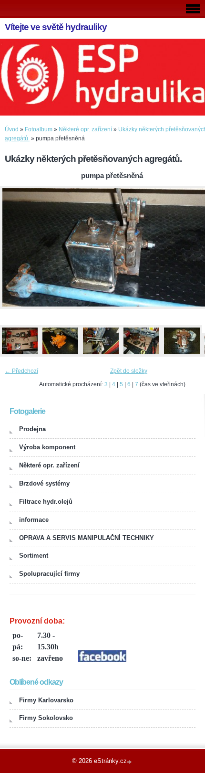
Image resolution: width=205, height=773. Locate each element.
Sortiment (33, 555)
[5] (181, 354)
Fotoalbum (38, 129)
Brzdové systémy (44, 483)
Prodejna (32, 429)
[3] (100, 354)
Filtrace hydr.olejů (45, 501)
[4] (141, 354)
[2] (60, 354)
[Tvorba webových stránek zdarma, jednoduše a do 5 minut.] (130, 762)
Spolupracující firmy (49, 573)
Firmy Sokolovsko (46, 717)
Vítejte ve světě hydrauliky (56, 27)
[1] (19, 354)
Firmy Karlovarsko (46, 700)
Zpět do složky (128, 371)
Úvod (12, 129)
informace (34, 519)
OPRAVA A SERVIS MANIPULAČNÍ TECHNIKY (86, 537)
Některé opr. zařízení (85, 129)
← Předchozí (21, 371)
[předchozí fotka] (15, 247)
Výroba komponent (47, 447)
